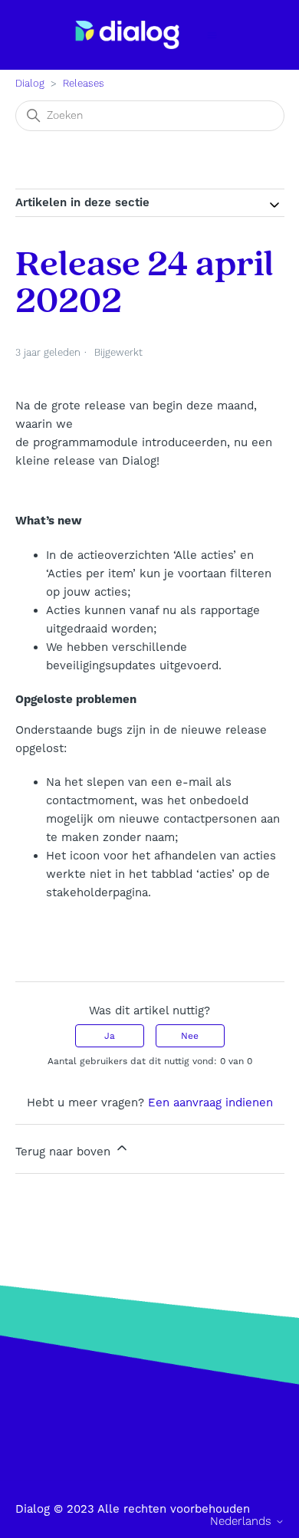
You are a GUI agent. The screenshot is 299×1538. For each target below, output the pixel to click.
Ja (109, 1035)
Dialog (29, 83)
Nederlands (242, 1521)
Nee (190, 1035)
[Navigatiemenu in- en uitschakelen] (212, 34)
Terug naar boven (64, 1151)
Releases (83, 83)
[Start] (127, 35)
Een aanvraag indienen (210, 1102)
